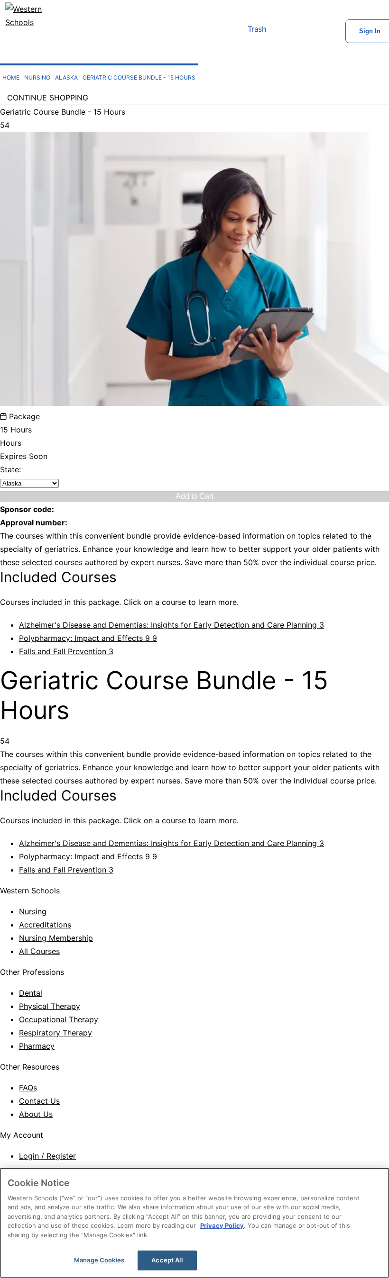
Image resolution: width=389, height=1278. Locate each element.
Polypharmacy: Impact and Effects (88, 638)
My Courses (315, 31)
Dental (30, 993)
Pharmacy (37, 1046)
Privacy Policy (222, 1225)
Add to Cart (194, 496)
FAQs (28, 1087)
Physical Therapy (49, 1006)
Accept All (166, 1260)
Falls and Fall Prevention (66, 651)
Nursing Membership (56, 938)
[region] (194, 1223)
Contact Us (39, 1101)
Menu (213, 31)
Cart (284, 31)
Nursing (32, 911)
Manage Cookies (99, 1260)
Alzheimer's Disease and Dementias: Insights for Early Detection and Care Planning (171, 625)
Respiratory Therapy (55, 1032)
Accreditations (45, 924)
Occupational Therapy (58, 1019)
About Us (36, 1114)
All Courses (39, 951)
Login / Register (47, 1156)
